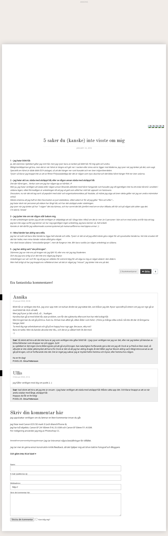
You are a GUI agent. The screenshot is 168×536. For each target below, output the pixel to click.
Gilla (147, 271)
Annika (20, 297)
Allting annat (132, 127)
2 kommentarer (128, 271)
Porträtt (100, 127)
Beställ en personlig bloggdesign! (26, 440)
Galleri (114, 127)
